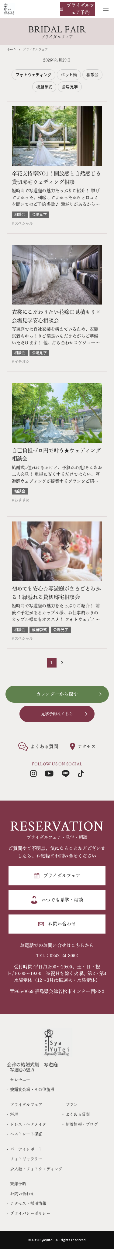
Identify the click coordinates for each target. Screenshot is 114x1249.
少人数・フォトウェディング (36, 1169)
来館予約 (18, 1184)
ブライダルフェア (26, 1105)
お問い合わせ (22, 1194)
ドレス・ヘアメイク (28, 1124)
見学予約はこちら (57, 714)
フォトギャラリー (26, 1159)
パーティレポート (26, 1149)
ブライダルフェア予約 (81, 9)
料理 (14, 1114)
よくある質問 (78, 1114)
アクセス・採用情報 (28, 1203)
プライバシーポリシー (30, 1213)
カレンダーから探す (57, 694)
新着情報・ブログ (82, 1124)
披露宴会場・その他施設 (32, 1089)
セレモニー (20, 1080)
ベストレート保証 (26, 1134)
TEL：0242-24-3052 (57, 955)
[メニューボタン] (106, 9)
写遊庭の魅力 (22, 1070)
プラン (72, 1105)
